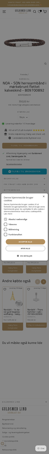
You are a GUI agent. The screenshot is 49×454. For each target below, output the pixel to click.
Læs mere (8, 213)
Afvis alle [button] (25, 248)
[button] (24, 255)
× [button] (44, 196)
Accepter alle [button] (25, 241)
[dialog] (24, 227)
